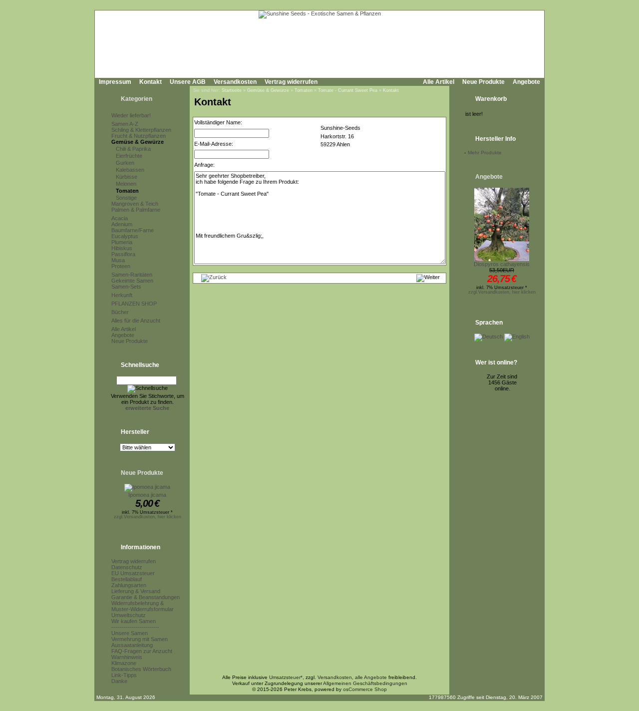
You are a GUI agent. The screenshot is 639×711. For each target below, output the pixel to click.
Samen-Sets (126, 287)
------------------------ (135, 627)
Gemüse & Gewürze (137, 142)
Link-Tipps (124, 675)
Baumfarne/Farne (132, 230)
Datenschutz (126, 567)
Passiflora (123, 254)
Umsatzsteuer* (286, 677)
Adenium (121, 224)
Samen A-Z (124, 124)
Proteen (120, 266)
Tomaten (127, 191)
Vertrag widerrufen (291, 81)
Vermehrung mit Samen (139, 639)
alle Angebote (371, 677)
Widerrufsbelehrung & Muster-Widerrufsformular (142, 606)
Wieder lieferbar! (131, 115)
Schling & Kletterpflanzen (141, 130)
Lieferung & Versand (135, 591)
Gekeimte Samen (132, 281)
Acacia (119, 218)
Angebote (526, 81)
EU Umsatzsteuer (133, 573)
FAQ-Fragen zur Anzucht (141, 651)
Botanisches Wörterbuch (141, 669)
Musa (118, 260)
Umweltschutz (128, 615)
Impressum (115, 81)
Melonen (126, 184)
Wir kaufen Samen (133, 621)
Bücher (120, 312)
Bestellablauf (126, 579)
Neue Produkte (483, 81)
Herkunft (121, 295)
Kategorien (136, 98)
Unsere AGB (188, 81)
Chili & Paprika (133, 149)
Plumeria (121, 242)
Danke (119, 681)
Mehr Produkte (485, 152)
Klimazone (123, 663)
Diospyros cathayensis (502, 264)
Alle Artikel (438, 81)
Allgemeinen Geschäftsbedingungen (365, 683)
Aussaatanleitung (132, 645)
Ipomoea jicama (147, 495)
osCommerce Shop (365, 689)
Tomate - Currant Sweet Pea (347, 90)
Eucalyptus (124, 236)
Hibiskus (121, 248)
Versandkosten (235, 81)
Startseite (232, 90)
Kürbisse (126, 177)
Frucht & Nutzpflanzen (138, 136)
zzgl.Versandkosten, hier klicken (147, 516)
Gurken (125, 163)
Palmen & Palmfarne (135, 210)
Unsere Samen (129, 633)
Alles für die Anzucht (135, 321)
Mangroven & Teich (134, 204)
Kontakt (150, 81)
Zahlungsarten (128, 585)
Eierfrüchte (129, 156)
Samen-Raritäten (131, 275)
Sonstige (126, 198)
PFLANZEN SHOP (134, 304)
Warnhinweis (126, 657)
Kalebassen (130, 170)
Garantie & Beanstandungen (145, 597)
